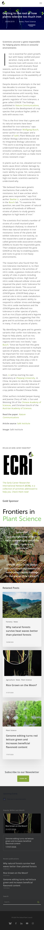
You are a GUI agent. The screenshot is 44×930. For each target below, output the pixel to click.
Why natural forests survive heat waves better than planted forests (20, 865)
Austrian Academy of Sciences (17, 408)
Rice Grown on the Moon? (15, 873)
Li (9, 375)
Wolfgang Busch (30, 129)
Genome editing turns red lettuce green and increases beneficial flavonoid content (19, 882)
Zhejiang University (25, 378)
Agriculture (10, 680)
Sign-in (23, 779)
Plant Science (30, 21)
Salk (16, 135)
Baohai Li (14, 199)
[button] (40, 3)
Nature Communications (27, 105)
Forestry (9, 622)
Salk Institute (23, 423)
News (21, 21)
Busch (12, 202)
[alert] (22, 799)
